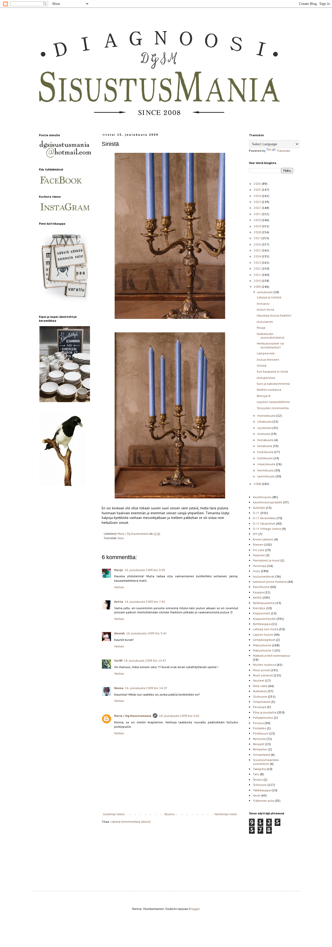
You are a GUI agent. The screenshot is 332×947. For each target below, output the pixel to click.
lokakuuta (264, 421)
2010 (258, 281)
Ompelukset (262, 702)
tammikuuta (266, 476)
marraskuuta (266, 415)
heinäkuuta (265, 440)
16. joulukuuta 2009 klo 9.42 (146, 633)
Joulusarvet (265, 322)
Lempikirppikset (264, 640)
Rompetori (260, 749)
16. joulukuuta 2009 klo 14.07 (146, 688)
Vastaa (119, 587)
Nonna (118, 688)
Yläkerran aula (263, 800)
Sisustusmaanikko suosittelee (266, 761)
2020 (258, 220)
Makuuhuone (262, 645)
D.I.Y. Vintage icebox (267, 529)
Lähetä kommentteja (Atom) (130, 822)
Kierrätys (259, 608)
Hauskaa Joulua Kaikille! (274, 315)
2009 (258, 287)
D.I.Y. (256, 513)
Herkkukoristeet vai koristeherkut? (270, 345)
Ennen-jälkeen (263, 539)
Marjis (118, 570)
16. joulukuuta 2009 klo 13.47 (145, 660)
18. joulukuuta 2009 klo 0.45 (179, 716)
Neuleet (258, 680)
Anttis (118, 601)
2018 (258, 232)
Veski (256, 795)
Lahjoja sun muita (265, 629)
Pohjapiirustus (263, 717)
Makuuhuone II (263, 650)
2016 (258, 244)
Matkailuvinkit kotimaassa (271, 655)
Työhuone (260, 785)
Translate (283, 151)
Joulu (121, 538)
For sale (258, 550)
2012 (258, 268)
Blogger (194, 909)
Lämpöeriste (266, 353)
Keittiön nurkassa (269, 390)
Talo (256, 774)
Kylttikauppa (262, 624)
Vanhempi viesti (225, 814)
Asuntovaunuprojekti (267, 502)
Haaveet (259, 555)
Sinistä (261, 365)
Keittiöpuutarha (264, 603)
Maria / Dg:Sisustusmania (132, 716)
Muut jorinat (261, 670)
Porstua (258, 723)
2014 (258, 256)
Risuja (261, 328)
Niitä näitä (260, 686)
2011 (258, 275)
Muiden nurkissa (264, 665)
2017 (257, 238)
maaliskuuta (266, 464)
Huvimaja (259, 566)
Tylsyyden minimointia (273, 408)
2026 (258, 184)
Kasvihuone (261, 587)
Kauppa (258, 592)
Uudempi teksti (114, 814)
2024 (258, 196)
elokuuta (264, 434)
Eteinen (258, 544)
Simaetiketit (261, 755)
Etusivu (169, 814)
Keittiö (257, 597)
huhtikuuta (265, 458)
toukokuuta (265, 452)
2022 (258, 208)
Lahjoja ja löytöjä (269, 297)
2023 (258, 202)
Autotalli (259, 508)
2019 (258, 226)
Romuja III (264, 396)
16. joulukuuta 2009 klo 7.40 (145, 601)
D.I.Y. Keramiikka (264, 518)
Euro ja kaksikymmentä (273, 384)
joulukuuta (265, 292)
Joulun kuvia (265, 309)
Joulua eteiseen (268, 359)
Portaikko (259, 728)
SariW (118, 660)
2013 (258, 262)
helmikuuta (265, 470)
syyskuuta (264, 428)
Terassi (258, 779)
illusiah (119, 633)
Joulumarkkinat (263, 576)
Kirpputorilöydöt (264, 619)
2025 (258, 189)
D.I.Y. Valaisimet (264, 523)
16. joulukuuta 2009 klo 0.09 (145, 570)
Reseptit (258, 744)
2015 (258, 250)
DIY (255, 534)
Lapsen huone (263, 634)
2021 (258, 214)
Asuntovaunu (262, 497)
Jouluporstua (266, 378)
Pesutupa (259, 707)
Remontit (259, 739)
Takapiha (259, 769)
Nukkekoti (260, 691)
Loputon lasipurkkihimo (273, 402)
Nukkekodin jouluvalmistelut (270, 335)
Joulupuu (263, 303)
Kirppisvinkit (261, 613)
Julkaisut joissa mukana (270, 582)
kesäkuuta (265, 446)
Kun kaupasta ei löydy (272, 371)
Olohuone (260, 696)
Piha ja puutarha (264, 712)
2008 (258, 484)
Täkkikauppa (262, 790)
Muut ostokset (263, 675)
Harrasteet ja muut (266, 560)
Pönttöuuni (260, 733)
